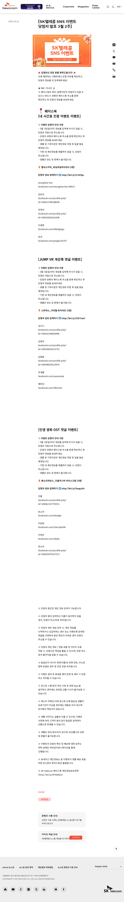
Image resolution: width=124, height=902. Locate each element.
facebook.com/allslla (48, 538)
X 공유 (114, 51)
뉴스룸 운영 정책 (26, 867)
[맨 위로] (116, 849)
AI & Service (50, 7)
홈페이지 (5, 889)
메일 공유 (114, 63)
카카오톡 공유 (114, 57)
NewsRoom (9, 8)
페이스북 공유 (114, 44)
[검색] (107, 6)
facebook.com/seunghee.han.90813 (56, 186)
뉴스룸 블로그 (56, 889)
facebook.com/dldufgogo (51, 229)
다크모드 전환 (113, 6)
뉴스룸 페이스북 (63, 889)
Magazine (83, 7)
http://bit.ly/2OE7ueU (73, 318)
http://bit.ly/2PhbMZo (50, 774)
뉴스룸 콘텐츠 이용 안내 (68, 867)
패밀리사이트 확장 (108, 866)
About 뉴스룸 (8, 867)
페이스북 (21, 889)
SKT (10, 5)
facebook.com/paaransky (51, 376)
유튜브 (13, 889)
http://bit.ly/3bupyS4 (73, 488)
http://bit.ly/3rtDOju (73, 174)
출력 (114, 76)
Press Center (96, 7)
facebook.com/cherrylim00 (52, 527)
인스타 (28, 889)
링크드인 (44, 889)
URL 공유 (114, 69)
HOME (41, 792)
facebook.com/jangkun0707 (52, 240)
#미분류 (44, 799)
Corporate (68, 7)
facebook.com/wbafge (49, 515)
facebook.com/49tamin (50, 387)
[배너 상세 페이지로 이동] (32, 6)
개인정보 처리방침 (45, 867)
